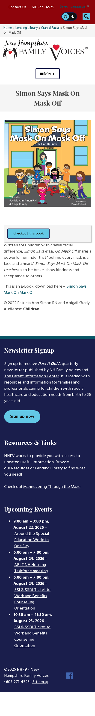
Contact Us (17, 7)
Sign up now (22, 416)
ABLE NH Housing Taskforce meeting (31, 568)
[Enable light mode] (65, 16)
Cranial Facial (50, 28)
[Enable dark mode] (73, 16)
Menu (50, 73)
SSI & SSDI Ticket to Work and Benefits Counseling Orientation (32, 599)
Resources (20, 468)
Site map (40, 682)
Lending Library (26, 28)
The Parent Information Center (31, 376)
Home (7, 28)
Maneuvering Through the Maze (51, 487)
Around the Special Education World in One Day (31, 540)
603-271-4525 (43, 7)
